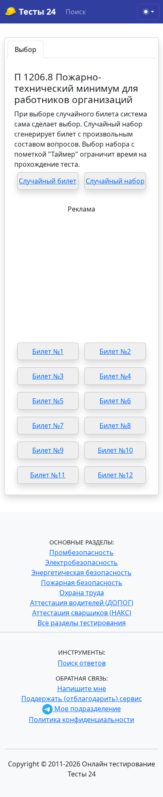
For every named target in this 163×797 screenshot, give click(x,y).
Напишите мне (81, 688)
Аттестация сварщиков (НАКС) (81, 612)
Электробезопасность (81, 562)
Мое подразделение (87, 708)
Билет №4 (115, 376)
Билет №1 (48, 351)
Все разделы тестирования (82, 622)
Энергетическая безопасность (81, 572)
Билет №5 (48, 400)
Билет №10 (115, 450)
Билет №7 (48, 425)
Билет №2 (115, 351)
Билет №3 (48, 376)
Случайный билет (47, 181)
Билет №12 (115, 475)
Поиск (76, 11)
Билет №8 (115, 425)
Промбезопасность (81, 552)
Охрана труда (81, 592)
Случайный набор (115, 181)
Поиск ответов (82, 663)
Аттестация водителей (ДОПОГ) (81, 602)
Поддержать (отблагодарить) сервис (81, 698)
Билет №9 (48, 450)
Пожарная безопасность (81, 582)
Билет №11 (47, 475)
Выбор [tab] (25, 49)
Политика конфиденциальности (81, 719)
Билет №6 (115, 400)
